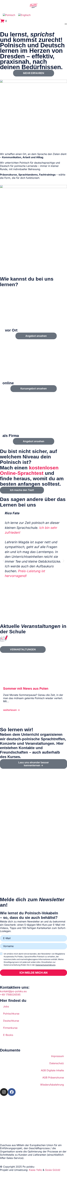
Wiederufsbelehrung (52, 1084)
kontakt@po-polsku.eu (13, 991)
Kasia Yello (35, 1169)
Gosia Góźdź (52, 1169)
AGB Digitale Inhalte (52, 1070)
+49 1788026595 (10, 994)
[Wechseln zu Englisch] (24, 15)
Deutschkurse (11, 1020)
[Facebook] (12, 1092)
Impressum (57, 1056)
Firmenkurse (10, 1027)
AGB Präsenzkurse (53, 1077)
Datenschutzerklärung (45, 965)
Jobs (6, 1006)
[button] (3, 561)
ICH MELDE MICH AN (33, 972)
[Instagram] (4, 1092)
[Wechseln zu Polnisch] (9, 15)
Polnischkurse (11, 1013)
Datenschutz (56, 1063)
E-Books (8, 1034)
